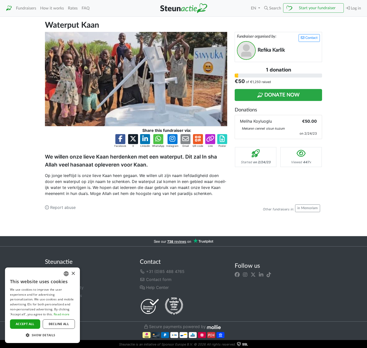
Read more (62, 314)
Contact (311, 38)
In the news (55, 279)
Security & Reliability (64, 287)
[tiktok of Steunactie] (269, 274)
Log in (355, 8)
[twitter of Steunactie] (253, 274)
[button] (272, 8)
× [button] (73, 273)
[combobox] (66, 273)
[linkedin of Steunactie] (261, 274)
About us (53, 271)
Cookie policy (58, 311)
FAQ (86, 8)
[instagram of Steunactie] (245, 274)
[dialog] (42, 305)
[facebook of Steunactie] (237, 274)
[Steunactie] (9, 8)
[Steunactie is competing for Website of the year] (174, 306)
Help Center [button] (157, 287)
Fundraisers (26, 8)
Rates (73, 8)
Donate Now (281, 94)
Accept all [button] (25, 324)
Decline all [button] (59, 324)
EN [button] (254, 8)
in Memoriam (307, 208)
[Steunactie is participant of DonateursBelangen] (150, 306)
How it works (52, 8)
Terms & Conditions (63, 295)
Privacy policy (58, 303)
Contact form (158, 279)
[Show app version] (363, 344)
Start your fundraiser (317, 8)
